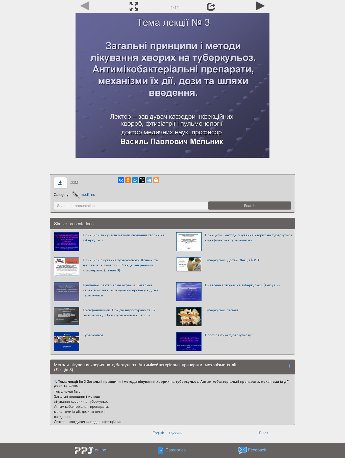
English (158, 432)
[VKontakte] (121, 180)
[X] (142, 180)
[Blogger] (156, 180)
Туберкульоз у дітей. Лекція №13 (232, 259)
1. (55, 381)
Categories (175, 450)
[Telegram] (149, 180)
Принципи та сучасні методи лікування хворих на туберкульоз (123, 237)
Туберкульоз (93, 334)
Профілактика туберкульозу (228, 334)
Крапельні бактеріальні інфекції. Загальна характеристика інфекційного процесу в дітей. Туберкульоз (121, 289)
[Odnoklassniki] (128, 180)
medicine (88, 194)
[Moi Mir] (135, 180)
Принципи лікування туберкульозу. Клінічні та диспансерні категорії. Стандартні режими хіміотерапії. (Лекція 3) (120, 264)
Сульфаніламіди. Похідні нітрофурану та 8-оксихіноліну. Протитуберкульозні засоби (119, 312)
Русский (175, 432)
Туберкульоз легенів (221, 309)
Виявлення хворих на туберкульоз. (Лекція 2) (242, 284)
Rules (263, 432)
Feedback (257, 450)
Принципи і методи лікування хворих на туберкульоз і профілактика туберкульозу (248, 237)
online (100, 450)
